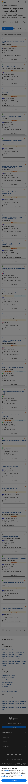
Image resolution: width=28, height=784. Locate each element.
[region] (14, 775)
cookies (7, 770)
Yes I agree (14, 780)
